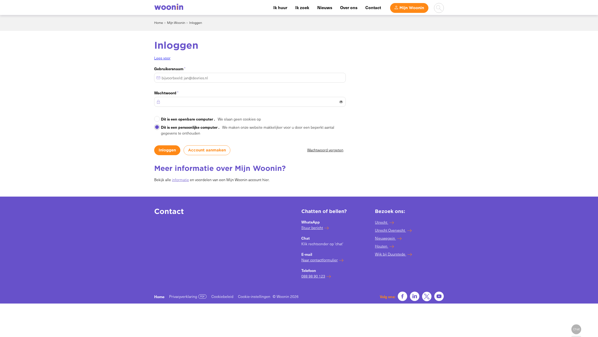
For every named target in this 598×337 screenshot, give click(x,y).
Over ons (348, 7)
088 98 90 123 (313, 276)
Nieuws (324, 7)
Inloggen (167, 150)
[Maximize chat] (576, 329)
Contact (373, 7)
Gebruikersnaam (177, 68)
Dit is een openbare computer (211, 118)
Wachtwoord (173, 92)
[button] (162, 57)
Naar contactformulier (319, 259)
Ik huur (280, 7)
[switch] (341, 101)
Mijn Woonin (411, 8)
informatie (180, 179)
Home (158, 22)
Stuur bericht (312, 227)
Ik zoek (302, 7)
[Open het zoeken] (439, 8)
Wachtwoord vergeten (325, 149)
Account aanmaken (207, 150)
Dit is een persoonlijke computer (247, 130)
